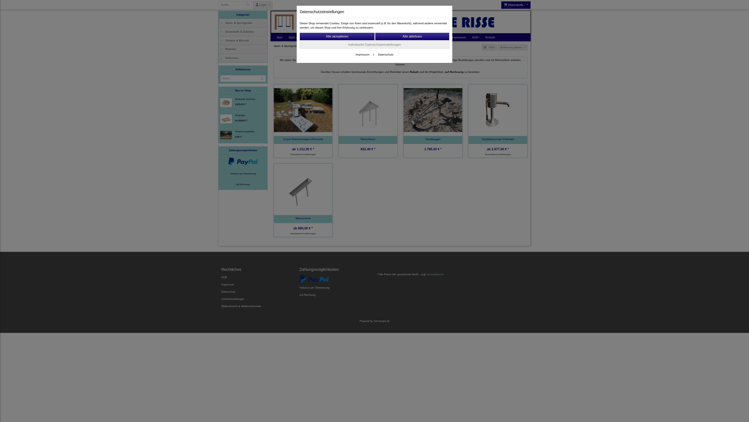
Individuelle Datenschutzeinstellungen (374, 44)
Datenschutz (385, 54)
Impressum (362, 54)
